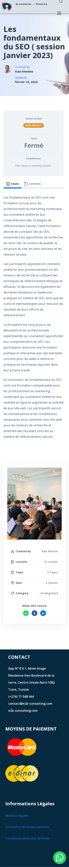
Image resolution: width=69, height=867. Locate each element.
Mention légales (17, 815)
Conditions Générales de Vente (27, 838)
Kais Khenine (24, 71)
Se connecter (24, 4)
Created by (23, 551)
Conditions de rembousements (27, 827)
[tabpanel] (33, 319)
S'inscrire (41, 4)
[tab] (12, 184)
